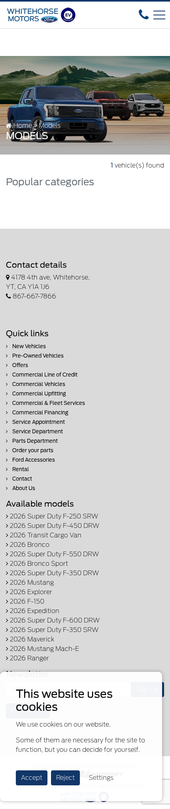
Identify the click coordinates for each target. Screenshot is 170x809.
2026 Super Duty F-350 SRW (53, 630)
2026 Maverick (31, 639)
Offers (19, 365)
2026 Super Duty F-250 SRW (53, 516)
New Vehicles (28, 346)
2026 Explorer (30, 592)
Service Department (37, 431)
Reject (65, 777)
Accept (31, 777)
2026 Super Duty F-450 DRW (53, 525)
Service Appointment (38, 422)
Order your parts (32, 450)
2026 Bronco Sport (38, 563)
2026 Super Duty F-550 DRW (53, 554)
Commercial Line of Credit (44, 375)
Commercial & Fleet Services (48, 403)
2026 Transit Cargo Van (44, 535)
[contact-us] (144, 14)
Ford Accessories (33, 460)
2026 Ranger (28, 658)
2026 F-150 (26, 601)
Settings (101, 777)
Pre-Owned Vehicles (37, 356)
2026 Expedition (33, 611)
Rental (20, 469)
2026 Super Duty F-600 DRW (54, 620)
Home (22, 125)
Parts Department (34, 441)
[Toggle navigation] (159, 14)
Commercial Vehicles (38, 384)
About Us (23, 488)
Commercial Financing (39, 413)
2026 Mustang (31, 582)
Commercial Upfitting (38, 394)
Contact (21, 479)
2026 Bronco (28, 544)
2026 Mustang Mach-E (43, 648)
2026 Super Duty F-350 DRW (53, 573)
